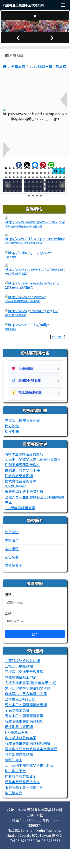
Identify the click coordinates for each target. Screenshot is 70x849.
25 (37, 173)
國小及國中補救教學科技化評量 (29, 765)
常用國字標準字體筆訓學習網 (27, 688)
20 (17, 173)
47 (60, 177)
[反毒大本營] (28, 252)
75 (45, 186)
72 (33, 186)
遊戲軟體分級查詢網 (15, 315)
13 (52, 168)
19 (14, 173)
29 (52, 173)
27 (45, 173)
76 (49, 186)
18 (10, 173)
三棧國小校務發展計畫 (22, 420)
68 (17, 186)
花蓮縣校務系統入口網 (22, 660)
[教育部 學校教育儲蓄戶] (35, 267)
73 (37, 186)
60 (49, 182)
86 (25, 191)
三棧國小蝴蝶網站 (19, 666)
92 (49, 191)
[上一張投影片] (18, 37)
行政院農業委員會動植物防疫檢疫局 (23, 226)
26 (41, 173)
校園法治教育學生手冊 (22, 470)
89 (37, 191)
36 (17, 177)
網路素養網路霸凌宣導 (22, 781)
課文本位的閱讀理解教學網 (26, 704)
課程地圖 (12, 431)
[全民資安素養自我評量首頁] (32, 282)
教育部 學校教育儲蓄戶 (17, 273)
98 (33, 196)
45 (52, 177)
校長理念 (12, 531)
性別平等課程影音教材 (22, 464)
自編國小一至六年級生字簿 (26, 693)
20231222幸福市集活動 (48, 66)
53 (21, 182)
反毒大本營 (10, 256)
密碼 (8, 613)
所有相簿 (16, 55)
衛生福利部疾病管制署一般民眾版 (22, 301)
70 (25, 186)
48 (64, 177)
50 (10, 182)
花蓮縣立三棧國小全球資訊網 (23, 5)
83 (14, 191)
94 (56, 191)
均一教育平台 (15, 770)
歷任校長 (12, 557)
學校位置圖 (13, 565)
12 (49, 168)
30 (56, 173)
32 (64, 173)
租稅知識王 (13, 759)
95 (60, 191)
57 (37, 182)
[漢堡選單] (63, 5)
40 (33, 177)
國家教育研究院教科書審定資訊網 (31, 748)
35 (14, 177)
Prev (8, 185)
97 (29, 196)
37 (21, 177)
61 (52, 182)
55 (29, 182)
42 (41, 177)
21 (21, 173)
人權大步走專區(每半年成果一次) (30, 682)
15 (60, 168)
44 (49, 177)
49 (6, 182)
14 (56, 168)
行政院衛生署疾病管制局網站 (27, 743)
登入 (35, 634)
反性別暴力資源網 (19, 726)
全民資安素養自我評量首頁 (19, 287)
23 (29, 173)
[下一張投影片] (52, 37)
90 (41, 191)
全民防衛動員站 (17, 710)
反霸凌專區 (10, 329)
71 (29, 186)
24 (33, 173)
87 (29, 191)
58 (41, 182)
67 (14, 186)
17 (6, 173)
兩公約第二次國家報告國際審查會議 (23, 243)
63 (60, 182)
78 (56, 186)
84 (17, 191)
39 (29, 177)
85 (21, 191)
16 (64, 168)
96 (64, 191)
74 (41, 186)
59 (45, 182)
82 (10, 191)
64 (64, 182)
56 (33, 182)
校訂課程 (12, 425)
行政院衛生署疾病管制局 (24, 721)
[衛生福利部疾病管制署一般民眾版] (25, 296)
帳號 (8, 594)
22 (25, 173)
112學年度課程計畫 (20, 507)
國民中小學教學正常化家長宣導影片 (33, 459)
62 (56, 182)
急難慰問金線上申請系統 (24, 491)
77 (52, 186)
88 (33, 191)
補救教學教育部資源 (20, 776)
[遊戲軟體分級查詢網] (32, 310)
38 (25, 177)
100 (41, 196)
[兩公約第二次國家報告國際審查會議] (35, 236)
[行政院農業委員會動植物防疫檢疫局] (35, 220)
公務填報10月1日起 (20, 699)
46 (56, 177)
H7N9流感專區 (16, 732)
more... (57, 336)
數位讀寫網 (13, 792)
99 (37, 196)
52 (17, 182)
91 (45, 191)
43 (45, 177)
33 (6, 177)
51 (14, 182)
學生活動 (18, 66)
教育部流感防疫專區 (20, 737)
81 (6, 191)
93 (52, 191)
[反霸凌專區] (27, 324)
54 (25, 182)
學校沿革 (12, 540)
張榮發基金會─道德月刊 (24, 787)
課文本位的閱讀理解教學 (24, 715)
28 (49, 173)
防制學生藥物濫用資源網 (24, 454)
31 (60, 173)
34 (10, 177)
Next (62, 185)
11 (45, 168)
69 (21, 186)
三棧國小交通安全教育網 (24, 671)
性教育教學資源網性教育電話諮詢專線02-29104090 (20, 480)
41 (37, 177)
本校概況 (12, 548)
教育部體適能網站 (19, 754)
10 (41, 168)
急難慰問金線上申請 (20, 677)
